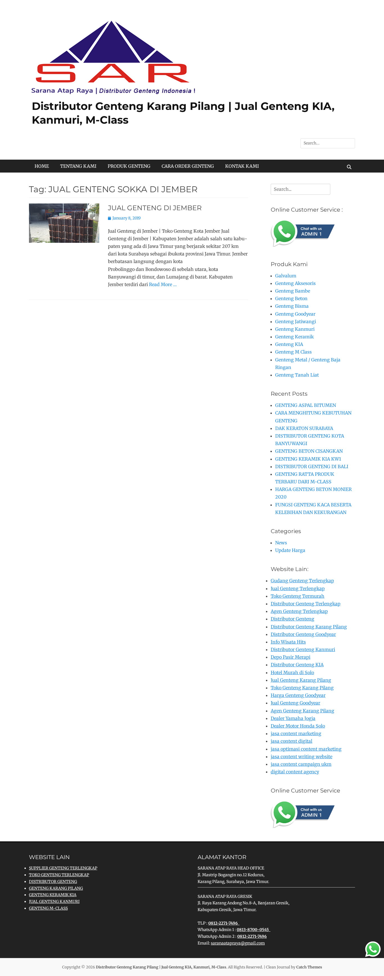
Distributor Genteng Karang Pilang (309, 626)
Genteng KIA (289, 344)
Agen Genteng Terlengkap (299, 611)
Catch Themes (309, 967)
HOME (42, 166)
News (281, 542)
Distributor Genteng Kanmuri (303, 649)
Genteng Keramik (294, 336)
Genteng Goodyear (295, 314)
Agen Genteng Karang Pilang (302, 711)
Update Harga (290, 550)
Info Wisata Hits (288, 642)
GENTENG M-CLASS (48, 908)
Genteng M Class (293, 352)
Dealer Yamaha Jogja (293, 718)
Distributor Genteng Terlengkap (305, 603)
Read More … (163, 284)
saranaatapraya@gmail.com (238, 943)
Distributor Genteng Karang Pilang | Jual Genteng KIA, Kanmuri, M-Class (161, 967)
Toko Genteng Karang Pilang (302, 687)
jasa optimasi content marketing (306, 749)
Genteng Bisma (292, 306)
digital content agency (295, 772)
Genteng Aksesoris (295, 283)
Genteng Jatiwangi (295, 321)
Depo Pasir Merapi (290, 657)
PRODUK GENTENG (129, 166)
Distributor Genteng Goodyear (303, 634)
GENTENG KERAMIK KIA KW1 (308, 459)
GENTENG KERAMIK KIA (52, 894)
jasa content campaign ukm (301, 764)
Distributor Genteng (292, 619)
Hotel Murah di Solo (292, 672)
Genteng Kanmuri (295, 329)
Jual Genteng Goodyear (295, 703)
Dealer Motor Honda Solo (298, 726)
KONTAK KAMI (242, 166)
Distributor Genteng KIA (297, 664)
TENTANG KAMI (78, 166)
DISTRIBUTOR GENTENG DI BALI (311, 466)
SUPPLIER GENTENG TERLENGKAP (63, 868)
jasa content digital (291, 741)
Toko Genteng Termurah (297, 596)
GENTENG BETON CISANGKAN (309, 451)
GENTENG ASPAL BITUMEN (305, 405)
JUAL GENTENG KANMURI (54, 901)
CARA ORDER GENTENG (188, 166)
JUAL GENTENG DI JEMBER (155, 208)
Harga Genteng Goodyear (298, 695)
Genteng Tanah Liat (297, 375)
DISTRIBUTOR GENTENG (53, 881)
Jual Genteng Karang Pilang (301, 680)
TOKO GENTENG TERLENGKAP (59, 874)
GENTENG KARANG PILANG (56, 888)
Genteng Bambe (292, 291)
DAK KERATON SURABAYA (304, 428)
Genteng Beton (291, 298)
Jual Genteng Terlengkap (298, 588)
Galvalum (285, 275)
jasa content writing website (301, 756)
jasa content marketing (296, 733)
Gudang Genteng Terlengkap (302, 580)
